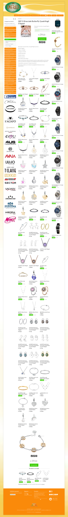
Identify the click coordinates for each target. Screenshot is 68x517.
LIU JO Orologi (7, 75)
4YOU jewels (7, 59)
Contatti (54, 15)
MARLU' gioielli (7, 36)
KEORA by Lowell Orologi (9, 89)
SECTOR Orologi (8, 70)
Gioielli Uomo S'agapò (9, 44)
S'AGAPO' (19, 18)
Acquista (42, 39)
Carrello (43, 15)
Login (49, 15)
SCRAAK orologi (8, 93)
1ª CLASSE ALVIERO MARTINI (9, 85)
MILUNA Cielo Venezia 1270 (9, 28)
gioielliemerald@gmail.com (46, 510)
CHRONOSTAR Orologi (9, 79)
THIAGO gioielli (8, 61)
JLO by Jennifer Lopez (9, 57)
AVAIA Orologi (7, 77)
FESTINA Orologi (8, 87)
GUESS (6, 82)
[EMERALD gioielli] (34, 9)
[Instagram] (51, 491)
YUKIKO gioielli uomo (9, 50)
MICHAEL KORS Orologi (9, 72)
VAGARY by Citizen (8, 73)
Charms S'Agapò (8, 45)
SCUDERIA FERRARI (9, 68)
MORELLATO (7, 52)
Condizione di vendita (28, 495)
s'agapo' (43, 484)
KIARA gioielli (7, 62)
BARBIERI (7, 34)
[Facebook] (50, 491)
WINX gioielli (7, 64)
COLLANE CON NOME (9, 53)
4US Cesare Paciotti (8, 48)
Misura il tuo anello (36, 15)
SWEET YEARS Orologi (9, 91)
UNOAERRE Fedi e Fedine (10, 30)
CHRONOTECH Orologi (9, 81)
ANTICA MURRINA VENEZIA (8, 33)
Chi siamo (21, 15)
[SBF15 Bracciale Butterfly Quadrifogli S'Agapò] (26, 32)
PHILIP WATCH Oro (9, 66)
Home (16, 15)
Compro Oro (60, 15)
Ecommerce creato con (34, 512)
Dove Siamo (27, 15)
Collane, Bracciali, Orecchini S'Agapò (10, 42)
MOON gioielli (7, 55)
